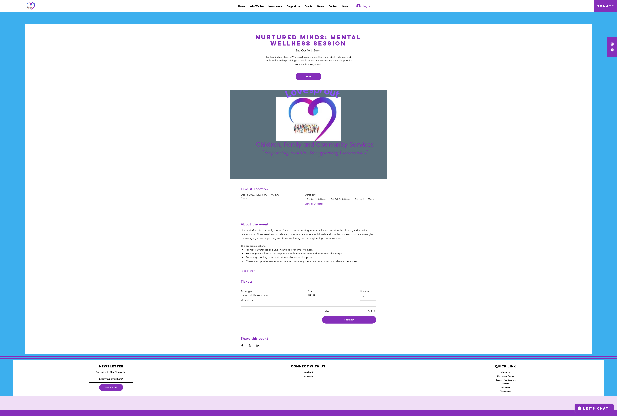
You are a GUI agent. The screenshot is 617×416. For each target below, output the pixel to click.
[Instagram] (612, 44)
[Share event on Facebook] (242, 345)
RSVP (308, 76)
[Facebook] (612, 50)
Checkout (349, 319)
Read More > (248, 270)
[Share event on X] (250, 345)
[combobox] (368, 297)
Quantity (364, 291)
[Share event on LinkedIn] (257, 345)
